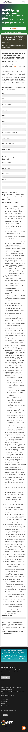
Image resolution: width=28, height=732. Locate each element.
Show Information (5, 683)
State (3, 121)
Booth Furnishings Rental (7, 685)
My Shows (8, 727)
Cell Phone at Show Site (9, 143)
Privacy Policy (4, 699)
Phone (4, 179)
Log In (3, 727)
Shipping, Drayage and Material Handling (11, 687)
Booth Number (6, 168)
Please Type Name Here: (9, 615)
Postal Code (5, 127)
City (3, 115)
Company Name (6, 104)
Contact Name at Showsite (9, 132)
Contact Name (6, 173)
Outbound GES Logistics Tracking (9, 710)
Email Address (6, 149)
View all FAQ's (5, 677)
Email (3, 185)
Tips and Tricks (4, 708)
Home (2, 680)
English (5, 715)
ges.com (3, 703)
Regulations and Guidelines (7, 695)
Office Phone (5, 138)
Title (3, 99)
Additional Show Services (7, 689)
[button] (24, 728)
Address (4, 110)
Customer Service (5, 705)
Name (3, 93)
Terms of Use (4, 701)
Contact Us (16, 66)
